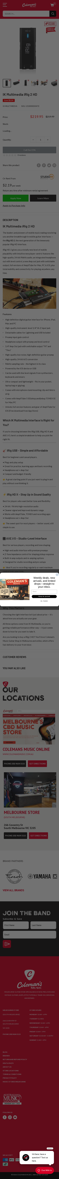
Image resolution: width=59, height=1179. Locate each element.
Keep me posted (44, 596)
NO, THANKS (44, 601)
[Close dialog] (57, 574)
